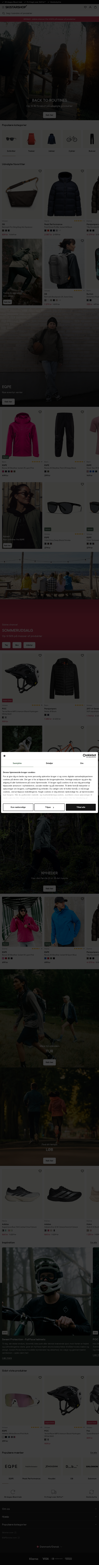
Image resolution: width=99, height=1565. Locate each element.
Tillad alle (81, 807)
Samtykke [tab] (17, 763)
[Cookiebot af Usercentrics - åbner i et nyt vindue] (84, 756)
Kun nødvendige (18, 807)
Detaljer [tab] (49, 763)
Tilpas (48, 807)
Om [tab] (81, 763)
